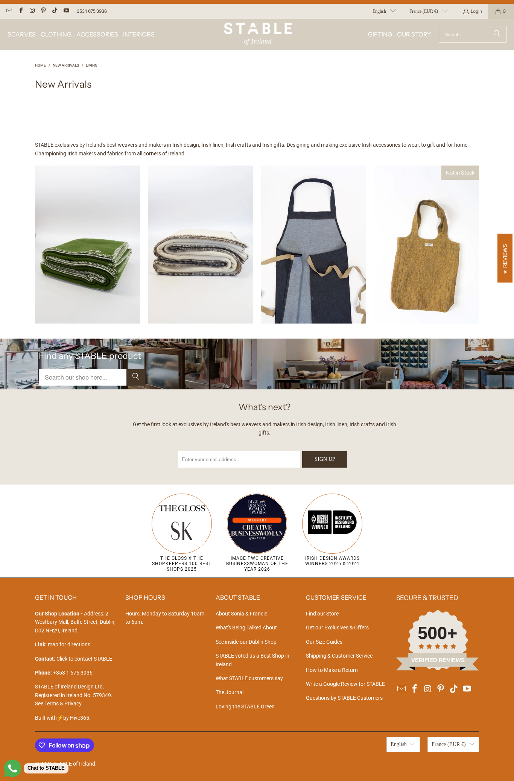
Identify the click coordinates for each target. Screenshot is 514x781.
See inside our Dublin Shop (246, 642)
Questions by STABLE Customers (344, 698)
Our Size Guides (324, 642)
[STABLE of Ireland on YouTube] (65, 11)
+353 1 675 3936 (91, 11)
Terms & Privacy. (63, 703)
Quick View (88, 274)
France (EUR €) (423, 11)
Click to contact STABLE (84, 659)
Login (476, 11)
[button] (22, 34)
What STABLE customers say (249, 678)
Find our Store (322, 614)
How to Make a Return (332, 670)
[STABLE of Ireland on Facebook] (20, 11)
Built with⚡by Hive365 (62, 718)
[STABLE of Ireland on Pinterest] (43, 11)
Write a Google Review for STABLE (345, 684)
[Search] (497, 34)
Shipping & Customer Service (339, 656)
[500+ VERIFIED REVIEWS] (437, 669)
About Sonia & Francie (241, 614)
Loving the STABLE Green (245, 707)
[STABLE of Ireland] (258, 34)
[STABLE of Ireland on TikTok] (54, 11)
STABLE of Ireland (74, 764)
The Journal (229, 692)
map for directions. (63, 644)
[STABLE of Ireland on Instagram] (32, 11)
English (379, 11)
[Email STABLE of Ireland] (9, 11)
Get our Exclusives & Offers (337, 627)
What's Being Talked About (246, 627)
